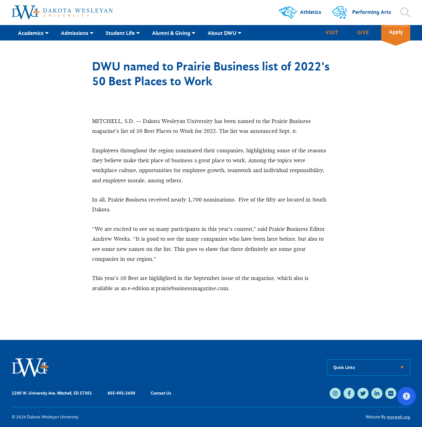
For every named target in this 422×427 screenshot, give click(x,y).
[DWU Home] (30, 367)
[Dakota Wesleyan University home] (62, 12)
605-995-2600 (121, 393)
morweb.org (398, 417)
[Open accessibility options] (406, 396)
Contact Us (161, 393)
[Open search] (405, 12)
